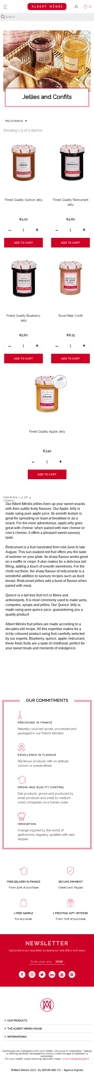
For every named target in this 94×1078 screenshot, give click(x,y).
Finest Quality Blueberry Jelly (23, 318)
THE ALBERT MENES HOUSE (24, 1028)
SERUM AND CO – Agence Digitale (62, 1070)
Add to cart (23, 242)
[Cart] (85, 6)
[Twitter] (42, 974)
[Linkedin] (52, 974)
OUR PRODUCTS (17, 1020)
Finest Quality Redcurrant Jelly (70, 202)
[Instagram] (32, 974)
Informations (16, 1036)
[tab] (47, 1021)
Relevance (17, 121)
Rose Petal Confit (71, 315)
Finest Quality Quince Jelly (23, 200)
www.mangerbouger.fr (75, 1058)
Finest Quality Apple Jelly (47, 431)
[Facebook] (22, 974)
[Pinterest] (72, 974)
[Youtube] (62, 974)
